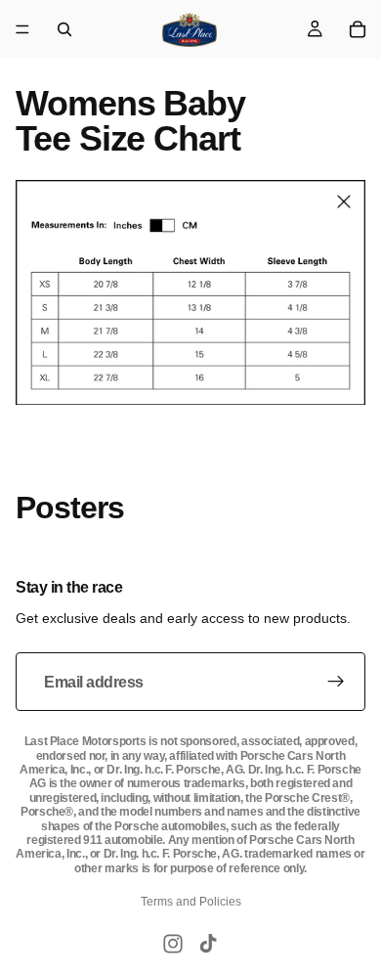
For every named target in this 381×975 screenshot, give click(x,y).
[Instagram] (173, 943)
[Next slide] (343, 546)
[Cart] (357, 29)
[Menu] (22, 29)
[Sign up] (336, 681)
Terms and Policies (191, 902)
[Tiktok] (208, 943)
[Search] (64, 29)
